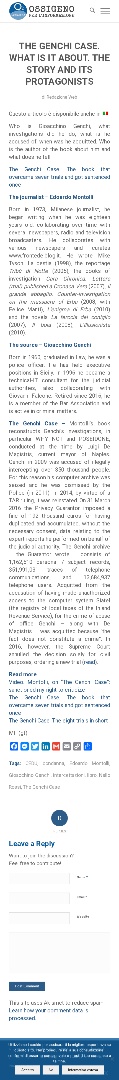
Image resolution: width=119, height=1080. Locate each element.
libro (92, 775)
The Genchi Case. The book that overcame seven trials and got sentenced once (59, 177)
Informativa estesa (83, 1070)
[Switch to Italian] (105, 113)
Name (82, 877)
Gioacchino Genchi (30, 775)
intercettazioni (69, 775)
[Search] (89, 11)
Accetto (27, 1070)
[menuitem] (89, 11)
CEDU (31, 763)
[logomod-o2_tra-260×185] (49, 11)
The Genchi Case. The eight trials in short (58, 720)
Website (83, 916)
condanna (53, 763)
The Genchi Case (41, 787)
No (51, 1070)
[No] (112, 1059)
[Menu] (102, 11)
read (89, 662)
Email (82, 897)
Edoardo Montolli (89, 763)
